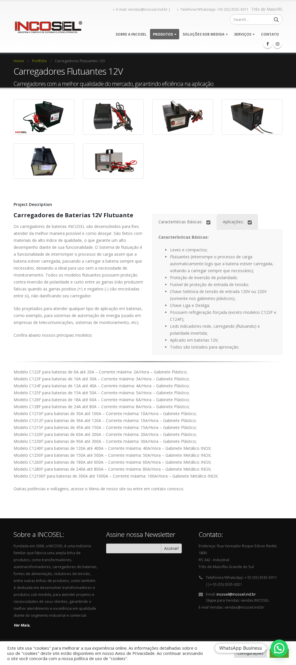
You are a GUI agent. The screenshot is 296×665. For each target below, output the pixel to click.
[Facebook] (267, 44)
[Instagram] (277, 44)
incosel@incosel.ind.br (236, 594)
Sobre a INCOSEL (131, 34)
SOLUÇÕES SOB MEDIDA (203, 34)
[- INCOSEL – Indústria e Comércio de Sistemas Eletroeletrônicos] (48, 27)
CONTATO (270, 34)
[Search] (276, 19)
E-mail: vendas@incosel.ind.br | (143, 9)
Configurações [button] (250, 653)
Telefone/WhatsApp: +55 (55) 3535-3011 (214, 9)
